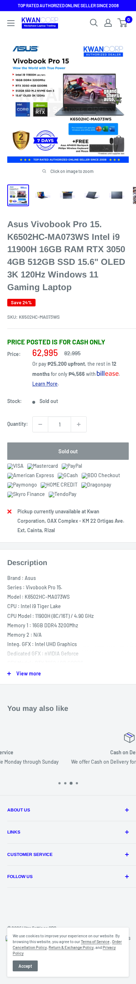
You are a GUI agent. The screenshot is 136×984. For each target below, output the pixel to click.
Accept (25, 965)
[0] (122, 22)
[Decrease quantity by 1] (40, 424)
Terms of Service (95, 941)
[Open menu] (11, 23)
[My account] (108, 23)
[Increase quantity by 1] (78, 424)
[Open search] (94, 23)
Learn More (45, 384)
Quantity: (17, 424)
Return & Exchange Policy (71, 947)
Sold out (68, 451)
